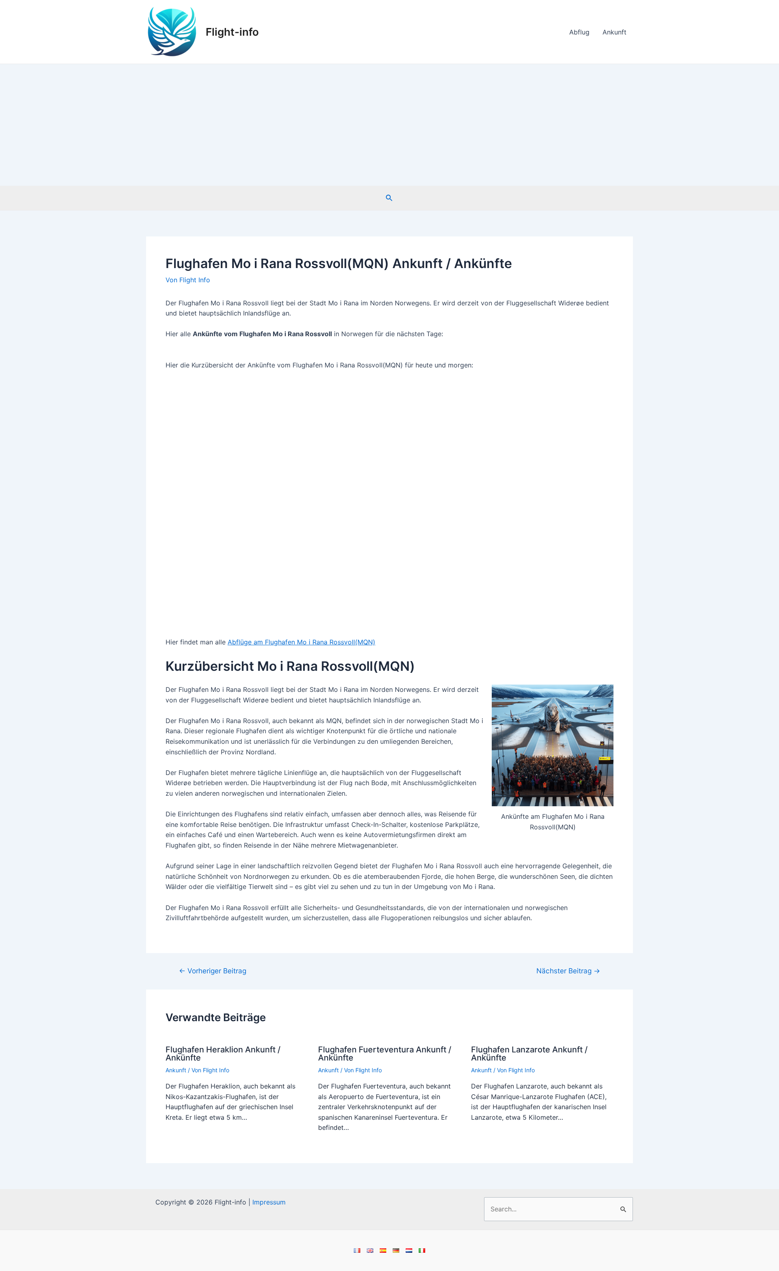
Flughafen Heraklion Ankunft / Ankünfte (223, 1054)
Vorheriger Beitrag (212, 970)
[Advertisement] (389, 125)
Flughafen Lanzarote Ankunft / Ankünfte (529, 1054)
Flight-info (232, 32)
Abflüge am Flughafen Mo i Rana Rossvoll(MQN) (301, 642)
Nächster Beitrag (568, 970)
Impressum (269, 1202)
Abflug (579, 32)
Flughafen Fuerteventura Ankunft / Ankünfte (384, 1054)
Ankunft (614, 32)
